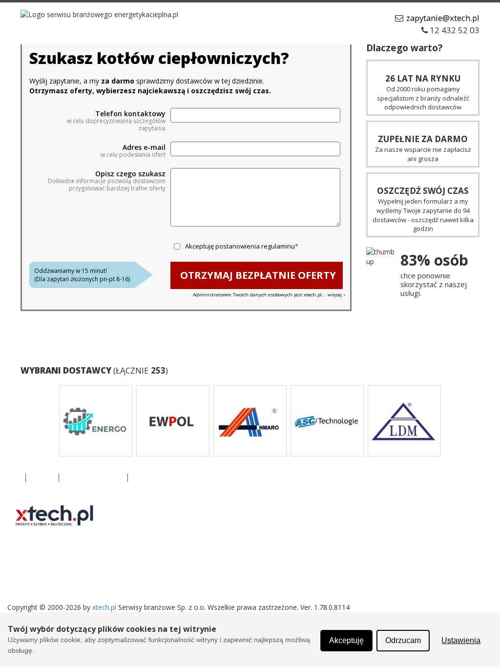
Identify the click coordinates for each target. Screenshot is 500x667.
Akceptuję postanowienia (240, 246)
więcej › (336, 295)
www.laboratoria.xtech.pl (208, 531)
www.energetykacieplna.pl (332, 551)
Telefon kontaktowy (130, 113)
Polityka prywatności (93, 478)
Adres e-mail (144, 147)
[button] (41, 421)
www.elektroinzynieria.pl (207, 570)
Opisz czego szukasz (130, 173)
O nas (11, 478)
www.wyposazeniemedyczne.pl (340, 570)
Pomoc (143, 478)
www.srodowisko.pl (199, 551)
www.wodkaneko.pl (321, 512)
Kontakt (42, 478)
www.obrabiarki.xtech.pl (328, 531)
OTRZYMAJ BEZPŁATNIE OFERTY (258, 275)
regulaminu (278, 246)
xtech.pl (104, 607)
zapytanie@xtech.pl (442, 17)
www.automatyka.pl (200, 512)
